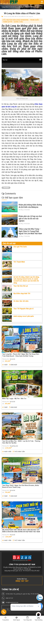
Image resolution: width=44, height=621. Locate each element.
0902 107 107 (9, 598)
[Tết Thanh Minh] (7, 264)
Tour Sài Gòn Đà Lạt (20, 286)
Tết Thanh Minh (19, 262)
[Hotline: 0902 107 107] (3, 612)
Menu (42, 3)
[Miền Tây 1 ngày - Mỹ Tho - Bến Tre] (22, 383)
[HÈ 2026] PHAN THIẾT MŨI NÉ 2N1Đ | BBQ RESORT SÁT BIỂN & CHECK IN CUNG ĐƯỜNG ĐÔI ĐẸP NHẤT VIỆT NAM (21, 531)
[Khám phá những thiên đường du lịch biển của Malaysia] (10, 207)
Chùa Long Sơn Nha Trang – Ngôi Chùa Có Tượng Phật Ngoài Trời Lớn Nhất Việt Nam (30, 231)
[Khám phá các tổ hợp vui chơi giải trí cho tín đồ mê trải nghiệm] (10, 219)
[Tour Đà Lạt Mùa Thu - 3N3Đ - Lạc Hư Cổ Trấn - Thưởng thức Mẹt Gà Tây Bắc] (22, 426)
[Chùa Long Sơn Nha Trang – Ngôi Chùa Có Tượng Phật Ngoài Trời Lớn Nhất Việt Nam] (10, 232)
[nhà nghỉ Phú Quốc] (7, 249)
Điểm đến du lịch (16, 16)
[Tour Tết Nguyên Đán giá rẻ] (7, 311)
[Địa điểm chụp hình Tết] (7, 296)
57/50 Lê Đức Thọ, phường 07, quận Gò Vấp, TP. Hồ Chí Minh (22, 594)
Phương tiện (5, 359)
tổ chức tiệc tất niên (20, 301)
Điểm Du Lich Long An (27, 16)
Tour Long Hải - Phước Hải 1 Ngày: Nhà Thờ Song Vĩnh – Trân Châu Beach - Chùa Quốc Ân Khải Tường (21, 355)
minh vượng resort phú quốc (23, 316)
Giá (3, 361)
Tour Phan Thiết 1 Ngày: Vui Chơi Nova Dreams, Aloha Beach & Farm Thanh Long (20, 486)
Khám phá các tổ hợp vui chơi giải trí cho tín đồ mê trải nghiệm (30, 218)
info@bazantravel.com (12, 602)
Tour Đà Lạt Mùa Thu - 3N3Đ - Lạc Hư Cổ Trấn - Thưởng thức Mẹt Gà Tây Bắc (21, 442)
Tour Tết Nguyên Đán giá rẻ (23, 309)
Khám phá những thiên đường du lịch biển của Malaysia (30, 206)
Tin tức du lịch (7, 16)
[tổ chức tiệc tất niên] (7, 303)
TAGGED (6, 188)
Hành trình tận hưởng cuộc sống (9, 3)
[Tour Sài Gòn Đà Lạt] (7, 288)
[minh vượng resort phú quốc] (7, 318)
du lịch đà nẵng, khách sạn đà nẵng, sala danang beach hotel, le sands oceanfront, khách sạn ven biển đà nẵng (26, 280)
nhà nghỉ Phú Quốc (20, 247)
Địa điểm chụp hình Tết (21, 293)
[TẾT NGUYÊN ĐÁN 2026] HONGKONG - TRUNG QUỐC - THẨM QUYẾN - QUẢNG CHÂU (21, 21)
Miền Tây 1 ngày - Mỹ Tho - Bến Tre (14, 399)
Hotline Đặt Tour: (22, 579)
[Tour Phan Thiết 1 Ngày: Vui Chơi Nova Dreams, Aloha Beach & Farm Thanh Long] (22, 470)
